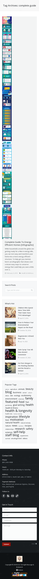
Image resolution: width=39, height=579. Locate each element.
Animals (21, 389)
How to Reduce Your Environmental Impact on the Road (26, 324)
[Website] (17, 496)
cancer (24, 393)
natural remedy (25, 423)
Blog (8, 392)
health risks (8, 414)
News (14, 425)
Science (8, 432)
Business (17, 392)
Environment (11, 398)
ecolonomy (26, 395)
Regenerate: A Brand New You (26, 337)
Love (7, 420)
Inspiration (11, 417)
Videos (25, 438)
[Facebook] (4, 496)
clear (33, 544)
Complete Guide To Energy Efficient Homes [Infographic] (19, 243)
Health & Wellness (27, 273)
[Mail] (13, 496)
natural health (12, 422)
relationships (9, 429)
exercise (21, 399)
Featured (11, 401)
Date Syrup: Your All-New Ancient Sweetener (25, 352)
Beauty (29, 389)
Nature (8, 426)
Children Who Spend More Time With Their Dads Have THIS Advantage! (25, 311)
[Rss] (8, 496)
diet (11, 395)
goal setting (19, 405)
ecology (17, 395)
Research (20, 428)
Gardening (8, 405)
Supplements (24, 436)
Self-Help (19, 432)
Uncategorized (16, 438)
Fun (27, 402)
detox (7, 396)
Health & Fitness (11, 408)
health (30, 404)
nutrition (21, 426)
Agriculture (13, 389)
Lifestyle (24, 416)
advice (7, 389)
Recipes (28, 425)
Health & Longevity (18, 410)
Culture (30, 392)
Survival (7, 438)
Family (29, 398)
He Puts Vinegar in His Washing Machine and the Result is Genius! (26, 367)
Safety (29, 428)
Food (21, 402)
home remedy (18, 414)
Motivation (17, 419)
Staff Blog (12, 435)
